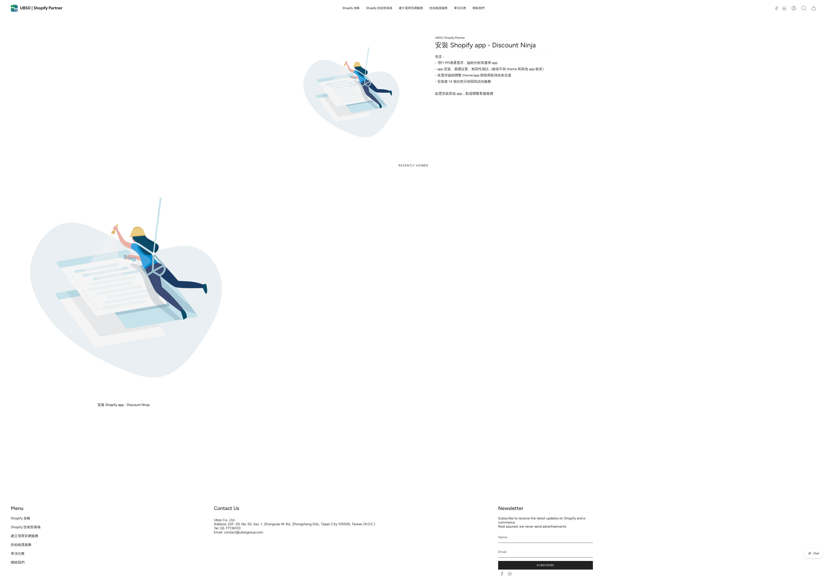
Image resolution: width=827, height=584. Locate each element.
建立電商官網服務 (24, 536)
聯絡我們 (18, 562)
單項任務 (18, 553)
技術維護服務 (21, 545)
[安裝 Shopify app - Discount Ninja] (123, 287)
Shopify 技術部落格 (26, 527)
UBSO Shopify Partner (450, 38)
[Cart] (814, 8)
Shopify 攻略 (20, 518)
